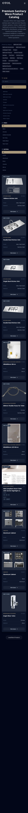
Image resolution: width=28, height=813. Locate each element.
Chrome (5, 132)
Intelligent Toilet (7, 50)
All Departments (8, 87)
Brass (4, 161)
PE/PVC (4, 170)
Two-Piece (11, 55)
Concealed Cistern (13, 60)
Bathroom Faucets (20, 47)
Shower (15, 50)
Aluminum (5, 158)
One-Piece (5, 58)
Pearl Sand (5, 144)
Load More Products (14, 637)
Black (4, 129)
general (8, 499)
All (3, 126)
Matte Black (6, 141)
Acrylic (4, 155)
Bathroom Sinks (18, 44)
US (4, 499)
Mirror (4, 167)
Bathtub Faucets (7, 66)
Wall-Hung (19, 58)
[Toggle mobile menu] (24, 3)
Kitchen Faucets (18, 52)
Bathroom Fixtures (7, 52)
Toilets (21, 68)
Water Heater (6, 71)
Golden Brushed (7, 135)
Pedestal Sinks (6, 63)
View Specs (13, 211)
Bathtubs (12, 58)
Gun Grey (5, 138)
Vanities (5, 55)
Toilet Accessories (16, 63)
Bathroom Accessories (8, 47)
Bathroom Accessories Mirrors (10, 68)
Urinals (4, 60)
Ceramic (5, 164)
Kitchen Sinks (19, 55)
